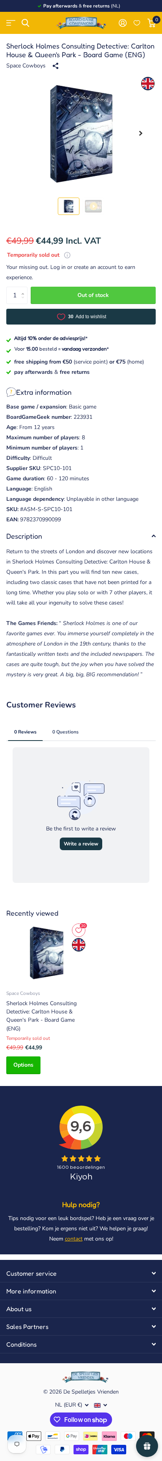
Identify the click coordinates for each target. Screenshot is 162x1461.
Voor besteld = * (61, 348)
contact (74, 1239)
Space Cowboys (26, 65)
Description (24, 536)
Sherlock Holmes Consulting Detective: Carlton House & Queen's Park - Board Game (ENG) (41, 1016)
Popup (67, 255)
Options (23, 1065)
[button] (140, 133)
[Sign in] (122, 22)
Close (81, 1273)
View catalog (10, 23)
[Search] (25, 23)
